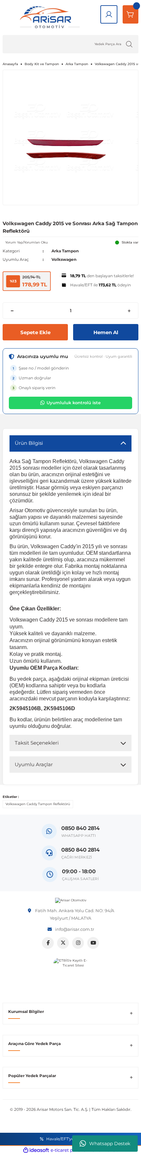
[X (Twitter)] (63, 943)
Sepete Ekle (35, 332)
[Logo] (70, 900)
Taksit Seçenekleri (37, 743)
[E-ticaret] (69, 1150)
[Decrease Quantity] (12, 310)
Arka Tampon (65, 250)
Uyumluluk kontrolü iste (74, 402)
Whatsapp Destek (109, 1143)
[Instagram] (78, 943)
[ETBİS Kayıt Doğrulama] (70, 975)
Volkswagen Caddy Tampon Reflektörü (38, 804)
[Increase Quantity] (129, 310)
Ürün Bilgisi (29, 443)
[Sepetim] (130, 14)
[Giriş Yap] (109, 14)
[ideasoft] (36, 1150)
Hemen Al (105, 332)
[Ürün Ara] (129, 44)
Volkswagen (63, 259)
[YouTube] (93, 943)
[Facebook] (48, 943)
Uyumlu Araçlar (34, 764)
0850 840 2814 (80, 850)
